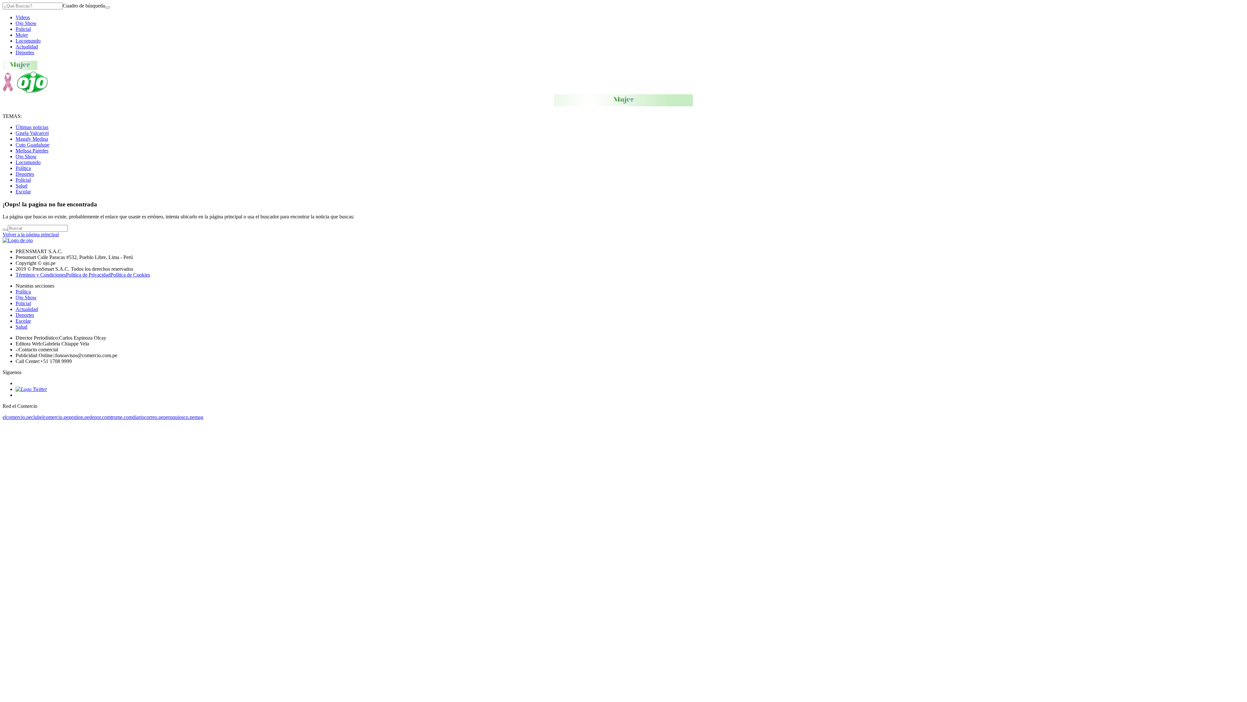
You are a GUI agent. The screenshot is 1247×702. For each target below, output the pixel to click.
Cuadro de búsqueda (84, 5)
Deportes (25, 52)
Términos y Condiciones (41, 275)
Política (23, 168)
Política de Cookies (130, 275)
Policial (23, 29)
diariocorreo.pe (147, 417)
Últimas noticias (32, 127)
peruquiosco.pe (179, 417)
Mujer (22, 35)
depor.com (100, 417)
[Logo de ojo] (25, 91)
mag (199, 417)
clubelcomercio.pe (50, 417)
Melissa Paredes (32, 150)
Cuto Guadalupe (32, 145)
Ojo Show (26, 23)
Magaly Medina (32, 139)
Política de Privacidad (88, 275)
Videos (23, 17)
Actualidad (27, 46)
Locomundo (28, 41)
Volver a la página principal (31, 234)
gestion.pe (79, 417)
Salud (21, 185)
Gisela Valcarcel (32, 133)
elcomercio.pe (17, 417)
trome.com (121, 417)
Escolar (23, 191)
